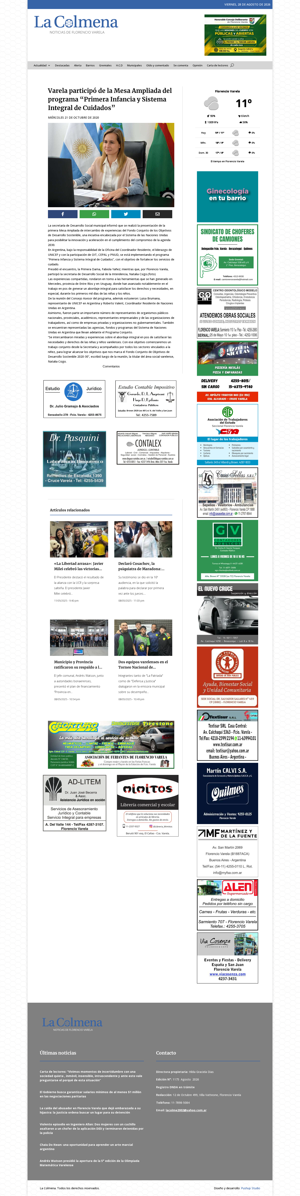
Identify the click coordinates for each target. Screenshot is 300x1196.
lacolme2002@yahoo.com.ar (186, 1110)
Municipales (134, 65)
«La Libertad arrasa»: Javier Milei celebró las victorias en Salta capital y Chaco (78, 568)
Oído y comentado (157, 65)
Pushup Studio (250, 1188)
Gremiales (105, 65)
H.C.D (119, 65)
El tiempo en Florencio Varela (227, 161)
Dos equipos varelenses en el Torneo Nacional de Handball (143, 667)
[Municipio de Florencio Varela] (227, 196)
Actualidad (40, 65)
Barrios (90, 65)
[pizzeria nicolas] (227, 371)
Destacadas (62, 65)
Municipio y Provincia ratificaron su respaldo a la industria (77, 667)
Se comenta (180, 65)
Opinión (197, 65)
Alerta (77, 65)
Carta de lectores (217, 65)
